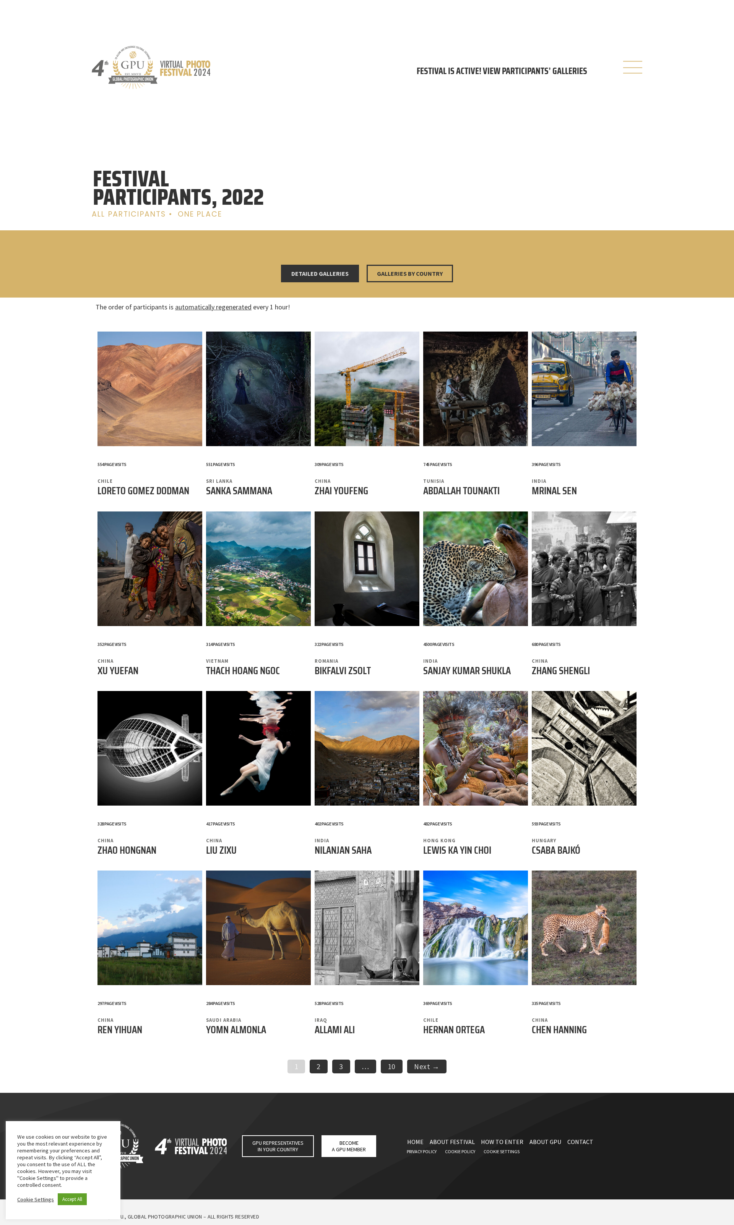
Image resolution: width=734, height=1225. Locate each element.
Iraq (321, 1020)
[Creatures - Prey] (584, 929)
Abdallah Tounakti (461, 490)
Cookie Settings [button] (35, 1199)
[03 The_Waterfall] (475, 929)
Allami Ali (335, 1029)
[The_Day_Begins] (584, 390)
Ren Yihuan (119, 1029)
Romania (326, 661)
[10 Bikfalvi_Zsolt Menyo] (367, 569)
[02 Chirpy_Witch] (258, 390)
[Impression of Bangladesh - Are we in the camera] (149, 569)
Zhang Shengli (561, 670)
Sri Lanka (219, 481)
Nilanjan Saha (343, 850)
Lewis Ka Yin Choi (457, 850)
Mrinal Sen (554, 490)
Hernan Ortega (454, 1029)
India (539, 481)
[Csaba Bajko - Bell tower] (584, 749)
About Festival (452, 1142)
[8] (367, 929)
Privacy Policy (422, 1151)
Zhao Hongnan (126, 850)
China (323, 481)
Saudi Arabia (223, 1020)
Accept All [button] (72, 1199)
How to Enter (502, 1142)
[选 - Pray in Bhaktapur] (584, 569)
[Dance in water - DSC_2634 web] (258, 749)
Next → (427, 1066)
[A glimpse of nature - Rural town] (149, 929)
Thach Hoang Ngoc (243, 670)
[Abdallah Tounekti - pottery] (475, 390)
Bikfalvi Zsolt (343, 670)
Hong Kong (439, 840)
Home (415, 1142)
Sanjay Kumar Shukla (467, 670)
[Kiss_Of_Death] (475, 569)
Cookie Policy (460, 1151)
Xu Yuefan (117, 670)
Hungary (544, 840)
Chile (105, 481)
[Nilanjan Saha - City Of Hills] (367, 749)
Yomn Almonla (236, 1029)
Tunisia (433, 481)
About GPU (545, 1142)
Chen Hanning (559, 1029)
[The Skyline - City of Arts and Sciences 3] (149, 749)
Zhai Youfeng (341, 490)
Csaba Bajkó (556, 850)
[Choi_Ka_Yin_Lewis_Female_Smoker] (475, 749)
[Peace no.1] (258, 569)
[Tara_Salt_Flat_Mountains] (149, 390)
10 (395, 1065)
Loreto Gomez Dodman (143, 490)
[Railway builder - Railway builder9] (367, 390)
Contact (580, 1142)
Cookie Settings (502, 1151)
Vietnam (217, 661)
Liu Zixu (221, 850)
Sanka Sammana (239, 490)
